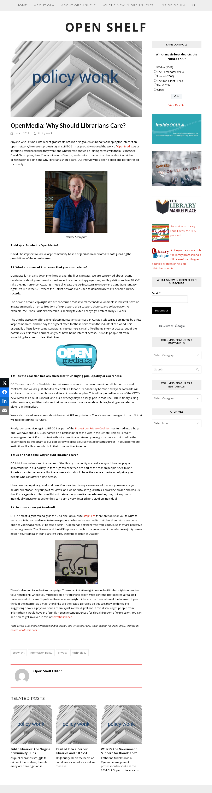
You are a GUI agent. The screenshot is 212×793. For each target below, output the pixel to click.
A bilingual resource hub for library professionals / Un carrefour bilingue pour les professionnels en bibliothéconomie (176, 259)
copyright (18, 653)
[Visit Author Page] (22, 676)
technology (79, 653)
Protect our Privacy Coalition (92, 428)
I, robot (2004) (165, 76)
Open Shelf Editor (47, 671)
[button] (194, 5)
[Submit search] (197, 369)
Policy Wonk (45, 133)
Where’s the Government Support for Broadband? (119, 751)
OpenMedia (124, 146)
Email (156, 293)
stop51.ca (89, 516)
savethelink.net (62, 617)
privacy (62, 653)
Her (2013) (163, 85)
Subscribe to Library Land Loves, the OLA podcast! (183, 230)
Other (160, 90)
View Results (176, 105)
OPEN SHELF (106, 27)
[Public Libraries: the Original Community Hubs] (31, 724)
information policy (41, 653)
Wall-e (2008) (165, 67)
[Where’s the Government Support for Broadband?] (121, 724)
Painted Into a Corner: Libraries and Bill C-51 (72, 751)
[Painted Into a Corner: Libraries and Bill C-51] (76, 724)
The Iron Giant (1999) (170, 81)
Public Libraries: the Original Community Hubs (31, 751)
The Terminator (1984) (170, 72)
